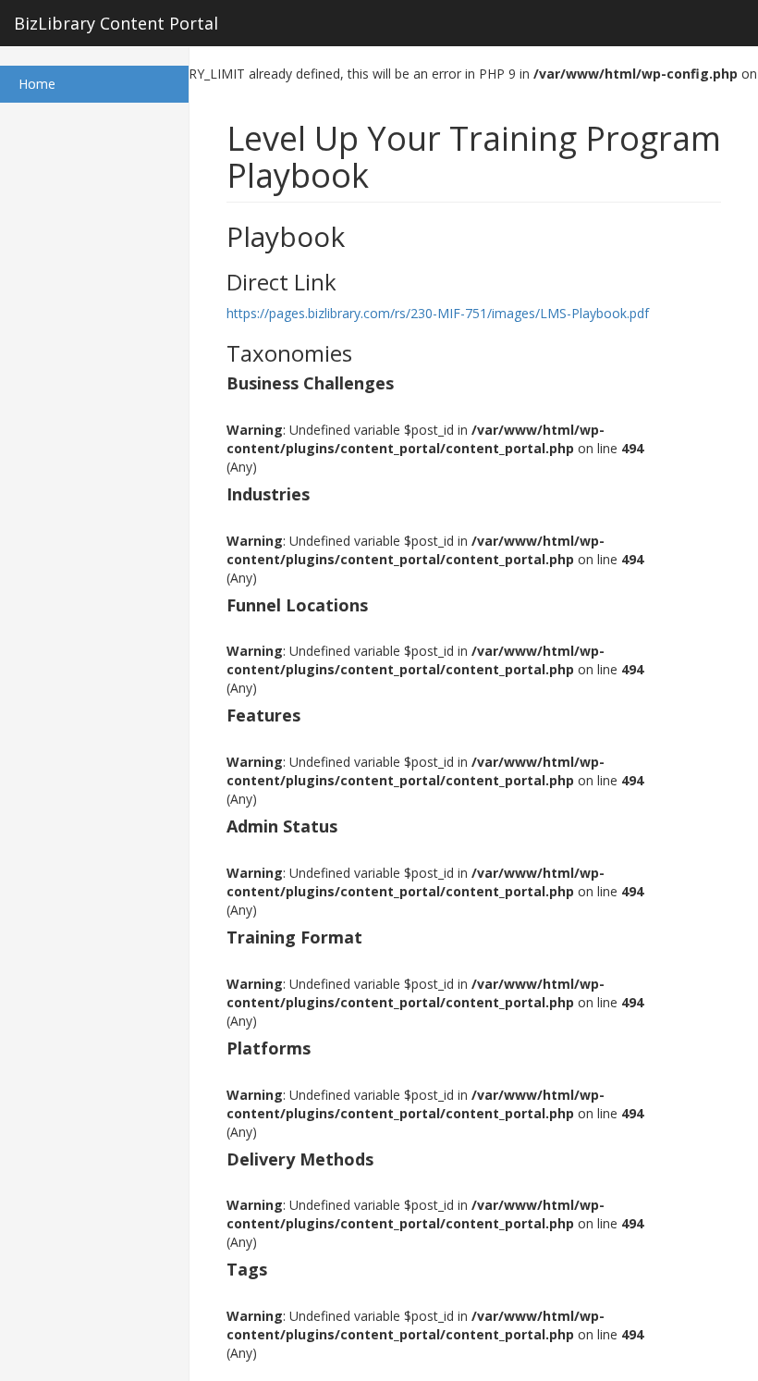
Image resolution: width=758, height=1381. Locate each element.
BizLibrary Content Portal (116, 23)
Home (61, 83)
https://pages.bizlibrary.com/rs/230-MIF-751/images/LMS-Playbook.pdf (437, 313)
